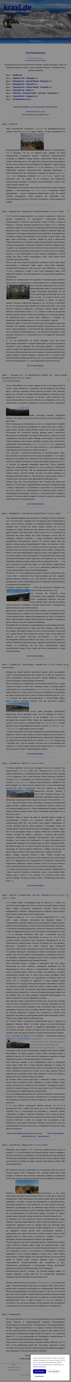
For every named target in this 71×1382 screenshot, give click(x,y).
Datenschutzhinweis (39, 1367)
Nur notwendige (54, 1371)
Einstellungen (39, 1376)
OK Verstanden (39, 1371)
